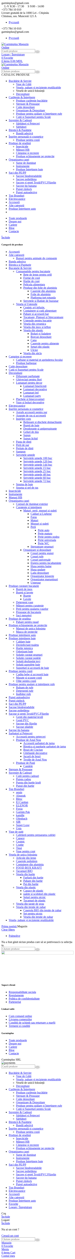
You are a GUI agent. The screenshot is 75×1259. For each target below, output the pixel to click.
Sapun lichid (30, 438)
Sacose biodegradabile (21, 707)
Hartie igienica (24, 648)
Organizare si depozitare (37, 549)
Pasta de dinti (23, 441)
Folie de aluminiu (41, 294)
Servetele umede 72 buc (37, 481)
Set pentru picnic (33, 913)
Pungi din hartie (25, 785)
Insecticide (22, 146)
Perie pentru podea (48, 536)
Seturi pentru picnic (34, 897)
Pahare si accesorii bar (36, 313)
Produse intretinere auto (22, 635)
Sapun (27, 435)
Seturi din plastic (40, 346)
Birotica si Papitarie (20, 264)
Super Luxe (22, 825)
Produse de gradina (20, 618)
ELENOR (22, 805)
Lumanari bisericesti (34, 386)
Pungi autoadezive (26, 192)
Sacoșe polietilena (26, 179)
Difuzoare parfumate (28, 376)
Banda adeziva (17, 261)
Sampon (20, 451)
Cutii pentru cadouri (27, 775)
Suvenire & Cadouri (20, 772)
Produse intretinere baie (22, 638)
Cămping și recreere (27, 153)
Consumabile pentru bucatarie (33, 271)
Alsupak (21, 795)
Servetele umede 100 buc (37, 458)
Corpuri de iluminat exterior (32, 504)
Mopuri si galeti (40, 523)
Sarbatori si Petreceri (20, 733)
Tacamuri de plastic (34, 900)
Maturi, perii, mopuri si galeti (40, 510)
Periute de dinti (24, 448)
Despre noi (15, 1043)
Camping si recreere (20, 356)
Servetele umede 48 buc (37, 474)
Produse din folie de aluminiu (40, 287)
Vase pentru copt (25, 851)
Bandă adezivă (24, 133)
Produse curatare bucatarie (24, 585)
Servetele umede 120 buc (37, 461)
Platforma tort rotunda (43, 297)
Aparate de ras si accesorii (31, 415)
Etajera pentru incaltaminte (46, 563)
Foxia (19, 808)
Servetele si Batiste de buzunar (40, 300)
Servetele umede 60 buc (37, 477)
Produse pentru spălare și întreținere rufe (39, 113)
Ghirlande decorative (35, 753)
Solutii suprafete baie (28, 664)
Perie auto (43, 530)
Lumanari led (31, 392)
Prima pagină (9, 926)
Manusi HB (15, 497)
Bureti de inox (24, 589)
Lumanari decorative (35, 389)
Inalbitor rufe (23, 694)
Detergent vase (24, 602)
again (19, 792)
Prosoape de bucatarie (28, 612)
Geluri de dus (31, 431)
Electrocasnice (17, 405)
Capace (20, 838)
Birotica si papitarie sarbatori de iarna (44, 746)
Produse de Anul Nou (28, 739)
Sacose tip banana (19, 730)
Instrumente (22, 166)
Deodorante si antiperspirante (40, 428)
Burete (27, 595)
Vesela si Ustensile (26, 304)
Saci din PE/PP (17, 703)
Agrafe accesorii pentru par (31, 412)
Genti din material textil (29, 717)
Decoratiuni (15, 372)
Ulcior (34, 350)
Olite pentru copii (26, 680)
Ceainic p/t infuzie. (34, 307)
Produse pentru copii (28, 139)
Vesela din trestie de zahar (31, 907)
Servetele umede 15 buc (37, 467)
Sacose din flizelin (26, 723)
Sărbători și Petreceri (28, 123)
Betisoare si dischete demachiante (42, 422)
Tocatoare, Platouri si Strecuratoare (43, 317)
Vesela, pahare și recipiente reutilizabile (38, 87)
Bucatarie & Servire (20, 268)
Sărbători (21, 126)
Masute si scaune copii (29, 677)
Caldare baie (23, 641)
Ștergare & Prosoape (28, 103)
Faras (34, 517)
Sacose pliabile (24, 726)
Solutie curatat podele (28, 658)
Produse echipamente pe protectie (35, 156)
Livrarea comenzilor (20, 1019)
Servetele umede (25, 454)
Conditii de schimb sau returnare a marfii (32, 1022)
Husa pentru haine (41, 566)
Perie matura (45, 533)
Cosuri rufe (37, 556)
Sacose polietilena (19, 710)
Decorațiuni (22, 94)
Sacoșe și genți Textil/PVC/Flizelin (36, 182)
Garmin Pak (23, 812)
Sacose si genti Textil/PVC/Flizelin (29, 713)
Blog (11, 1050)
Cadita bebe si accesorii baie (32, 674)
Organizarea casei (19, 500)
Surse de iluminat (26, 162)
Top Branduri (16, 789)
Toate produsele (18, 1040)
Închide (5, 237)
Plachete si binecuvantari (30, 399)
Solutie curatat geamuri (29, 654)
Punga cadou (23, 779)
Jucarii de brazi (32, 756)
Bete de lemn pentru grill (37, 274)
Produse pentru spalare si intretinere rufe (32, 684)
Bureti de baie (31, 425)
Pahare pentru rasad (27, 621)
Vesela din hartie (25, 874)
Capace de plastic (33, 890)
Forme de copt (31, 277)
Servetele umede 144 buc (37, 464)
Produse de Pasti (25, 762)
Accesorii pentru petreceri (31, 736)
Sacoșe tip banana (26, 185)
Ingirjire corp (23, 418)
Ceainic (20, 841)
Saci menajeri (23, 615)
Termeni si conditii (19, 1025)
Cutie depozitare (25, 107)
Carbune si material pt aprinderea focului (39, 359)
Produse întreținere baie (29, 169)
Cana (34, 340)
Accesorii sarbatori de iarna (39, 743)
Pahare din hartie (33, 880)
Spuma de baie (24, 484)
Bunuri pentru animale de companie (36, 258)
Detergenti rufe (24, 690)
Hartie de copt (31, 281)
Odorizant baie (24, 651)
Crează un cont (10, 1235)
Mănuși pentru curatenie (30, 605)
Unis (18, 828)
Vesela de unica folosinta (23, 854)
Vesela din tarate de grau (30, 903)
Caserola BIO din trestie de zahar (42, 910)
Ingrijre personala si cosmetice (26, 409)
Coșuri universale (41, 559)
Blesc (19, 798)
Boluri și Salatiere (41, 333)
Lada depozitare (40, 572)
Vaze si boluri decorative (30, 402)
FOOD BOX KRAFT (29, 867)
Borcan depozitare (41, 336)
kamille (20, 815)
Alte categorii (16, 254)
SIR (18, 821)
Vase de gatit (16, 831)
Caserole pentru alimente (45, 343)
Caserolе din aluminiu (43, 291)
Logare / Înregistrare (20, 1207)
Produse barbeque (26, 363)
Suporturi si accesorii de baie (32, 667)
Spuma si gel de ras (27, 487)
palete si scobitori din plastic (39, 893)
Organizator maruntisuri (44, 579)
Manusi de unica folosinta (31, 628)
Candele (28, 766)
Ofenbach (21, 818)
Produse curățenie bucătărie (32, 100)
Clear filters (8, 929)
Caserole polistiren (26, 861)
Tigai (19, 848)
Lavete (27, 599)
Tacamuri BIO (24, 871)
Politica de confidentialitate (24, 998)
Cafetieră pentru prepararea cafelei (35, 834)
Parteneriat (15, 1001)
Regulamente (16, 995)
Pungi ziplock (24, 189)
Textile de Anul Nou (35, 759)
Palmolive (14, 935)
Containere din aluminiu (30, 864)
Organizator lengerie (42, 576)
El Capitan (22, 802)
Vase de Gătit (23, 84)
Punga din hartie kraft (28, 782)
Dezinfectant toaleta (27, 644)
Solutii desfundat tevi (28, 661)
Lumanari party (32, 395)
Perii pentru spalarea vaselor (32, 608)
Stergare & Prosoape (20, 769)
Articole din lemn (26, 857)
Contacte (14, 1053)
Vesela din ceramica (34, 323)
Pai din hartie (30, 884)
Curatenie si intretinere (29, 507)
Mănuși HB (22, 149)
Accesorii (14, 251)
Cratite (20, 844)
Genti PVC (22, 720)
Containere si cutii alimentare (40, 310)
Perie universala (47, 540)
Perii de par (22, 445)
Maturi (34, 520)
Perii (33, 526)
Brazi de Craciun (33, 749)
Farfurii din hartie (33, 877)
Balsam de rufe (24, 687)
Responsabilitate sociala (22, 992)
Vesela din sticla (32, 353)
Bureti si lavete (24, 592)
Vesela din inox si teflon (37, 327)
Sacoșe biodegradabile (29, 175)
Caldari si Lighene (41, 513)
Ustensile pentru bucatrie (37, 320)
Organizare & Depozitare (30, 110)
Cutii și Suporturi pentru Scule (33, 117)
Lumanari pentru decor (29, 382)
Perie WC (43, 543)
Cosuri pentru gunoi (42, 553)
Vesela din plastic (33, 330)
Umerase (36, 582)
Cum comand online (20, 1016)
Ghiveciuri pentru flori (29, 379)
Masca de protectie (27, 631)
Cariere (13, 1046)
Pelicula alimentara (34, 284)
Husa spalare (38, 569)
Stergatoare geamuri (42, 546)
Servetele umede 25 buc (37, 471)
